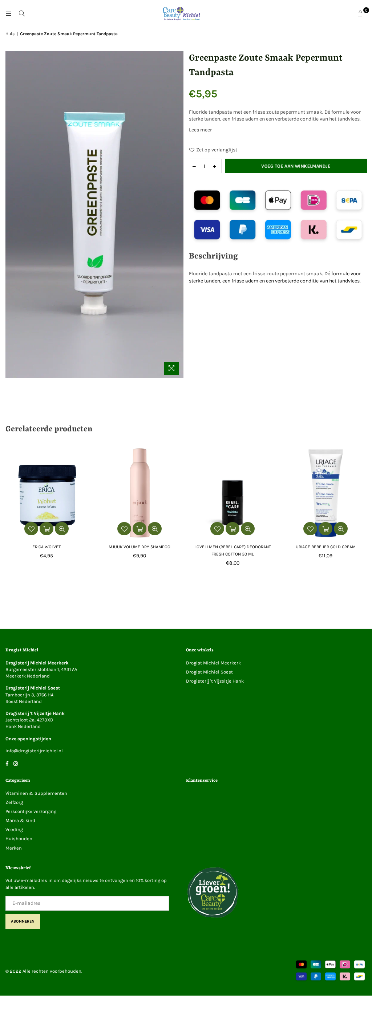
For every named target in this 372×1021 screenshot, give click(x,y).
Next (365, 509)
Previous (6, 509)
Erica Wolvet (46, 546)
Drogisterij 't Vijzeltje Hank (215, 681)
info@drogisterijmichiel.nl (34, 750)
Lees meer (200, 130)
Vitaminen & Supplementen (36, 793)
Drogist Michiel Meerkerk (213, 663)
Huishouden (18, 838)
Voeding (14, 829)
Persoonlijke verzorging (30, 811)
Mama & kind (20, 820)
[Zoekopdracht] (21, 13)
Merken (13, 848)
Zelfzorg (14, 802)
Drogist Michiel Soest (209, 672)
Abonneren (23, 921)
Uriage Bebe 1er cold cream (326, 546)
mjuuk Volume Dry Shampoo (139, 546)
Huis (10, 33)
